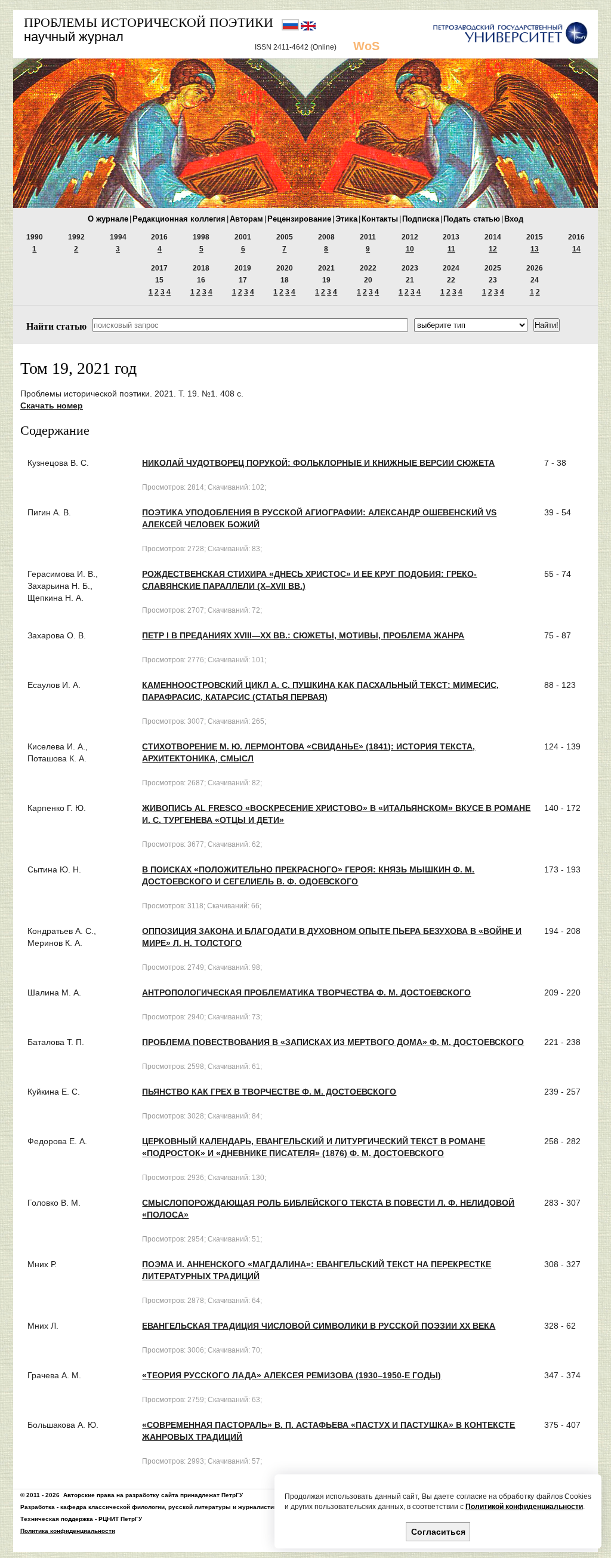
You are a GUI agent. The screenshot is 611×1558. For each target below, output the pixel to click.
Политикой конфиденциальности (524, 1506)
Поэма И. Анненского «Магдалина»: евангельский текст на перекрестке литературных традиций (316, 1270)
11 (451, 249)
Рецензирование (299, 218)
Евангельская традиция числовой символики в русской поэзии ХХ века (318, 1325)
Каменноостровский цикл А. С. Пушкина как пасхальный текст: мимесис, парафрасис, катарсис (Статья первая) (320, 691)
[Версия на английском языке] (308, 28)
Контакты (380, 218)
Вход (513, 218)
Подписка (420, 218)
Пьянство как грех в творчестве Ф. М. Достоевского (269, 1091)
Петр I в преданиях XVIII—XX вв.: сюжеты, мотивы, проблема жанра (303, 635)
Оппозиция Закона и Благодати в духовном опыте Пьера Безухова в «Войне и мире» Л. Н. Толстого (331, 937)
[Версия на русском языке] (291, 28)
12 (493, 249)
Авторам (246, 218)
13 (534, 249)
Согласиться (438, 1532)
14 (576, 249)
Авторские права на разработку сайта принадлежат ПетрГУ (153, 1495)
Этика (346, 218)
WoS (366, 46)
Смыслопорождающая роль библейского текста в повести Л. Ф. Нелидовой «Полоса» (328, 1208)
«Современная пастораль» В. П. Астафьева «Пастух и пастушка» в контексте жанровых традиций (328, 1431)
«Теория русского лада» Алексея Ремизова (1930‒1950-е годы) (291, 1375)
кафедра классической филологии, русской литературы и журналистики (170, 1507)
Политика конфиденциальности (67, 1531)
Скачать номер (51, 405)
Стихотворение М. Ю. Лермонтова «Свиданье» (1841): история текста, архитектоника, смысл (308, 752)
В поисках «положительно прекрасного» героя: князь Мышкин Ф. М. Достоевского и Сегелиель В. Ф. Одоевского (308, 875)
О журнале (108, 218)
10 (410, 249)
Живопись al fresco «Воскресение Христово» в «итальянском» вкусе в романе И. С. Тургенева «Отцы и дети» (336, 814)
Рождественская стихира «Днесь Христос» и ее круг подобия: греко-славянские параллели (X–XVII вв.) (309, 580)
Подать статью (471, 218)
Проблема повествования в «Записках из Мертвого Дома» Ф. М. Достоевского (333, 1042)
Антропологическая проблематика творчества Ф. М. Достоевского (306, 992)
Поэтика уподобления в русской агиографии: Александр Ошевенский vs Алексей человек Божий (319, 518)
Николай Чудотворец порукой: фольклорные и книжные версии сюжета (318, 463)
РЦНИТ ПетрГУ (120, 1519)
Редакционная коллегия (179, 218)
